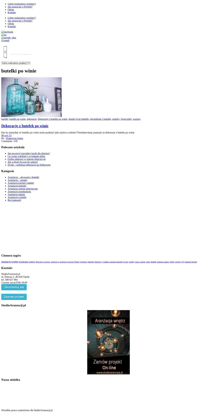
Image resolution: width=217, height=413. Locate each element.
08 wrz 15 (6, 135)
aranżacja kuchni (191, 262)
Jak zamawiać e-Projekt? (20, 6)
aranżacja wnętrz (9, 261)
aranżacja (55, 262)
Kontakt (12, 12)
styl (182, 262)
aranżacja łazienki (116, 262)
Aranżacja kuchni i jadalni (21, 183)
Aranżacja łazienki (17, 185)
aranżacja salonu (163, 262)
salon (148, 262)
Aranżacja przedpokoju (19, 191)
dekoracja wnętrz (43, 262)
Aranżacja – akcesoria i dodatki (23, 177)
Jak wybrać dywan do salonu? (23, 162)
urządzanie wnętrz (27, 261)
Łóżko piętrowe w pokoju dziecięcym (27, 159)
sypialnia (105, 262)
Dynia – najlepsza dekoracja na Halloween (29, 164)
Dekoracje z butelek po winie (52, 119)
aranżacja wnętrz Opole (70, 262)
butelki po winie (17, 119)
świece (125, 262)
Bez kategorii (14, 200)
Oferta (11, 9)
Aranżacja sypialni (17, 197)
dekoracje (32, 119)
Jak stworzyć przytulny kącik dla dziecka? (29, 153)
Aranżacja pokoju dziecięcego (23, 188)
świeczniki (126, 119)
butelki (4, 119)
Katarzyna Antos (14, 138)
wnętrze (178, 262)
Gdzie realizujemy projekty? (22, 4)
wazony (137, 119)
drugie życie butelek (78, 119)
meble (172, 262)
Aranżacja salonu (16, 194)
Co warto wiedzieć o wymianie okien (26, 156)
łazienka (91, 262)
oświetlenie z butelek (100, 119)
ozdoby (115, 119)
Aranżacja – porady (17, 180)
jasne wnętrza (140, 262)
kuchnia (83, 262)
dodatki (153, 262)
